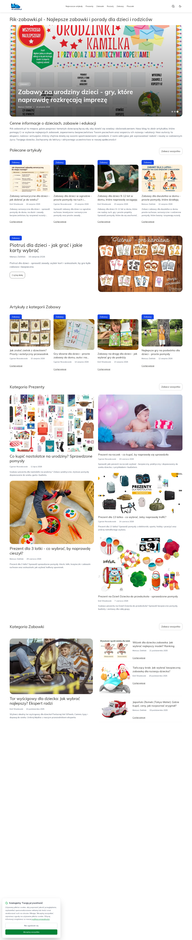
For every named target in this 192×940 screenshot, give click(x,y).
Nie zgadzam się (31, 925)
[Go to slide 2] (175, 111)
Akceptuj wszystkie (31, 932)
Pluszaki (130, 6)
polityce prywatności (41, 919)
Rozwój (110, 6)
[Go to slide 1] (172, 111)
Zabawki (100, 6)
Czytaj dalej (17, 275)
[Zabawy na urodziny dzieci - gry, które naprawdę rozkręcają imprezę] (96, 71)
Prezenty (89, 6)
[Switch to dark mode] (180, 6)
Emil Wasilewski (16, 204)
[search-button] (173, 6)
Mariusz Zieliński (25, 107)
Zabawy (120, 6)
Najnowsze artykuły (74, 6)
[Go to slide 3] (177, 112)
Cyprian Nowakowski (63, 204)
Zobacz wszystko (170, 151)
